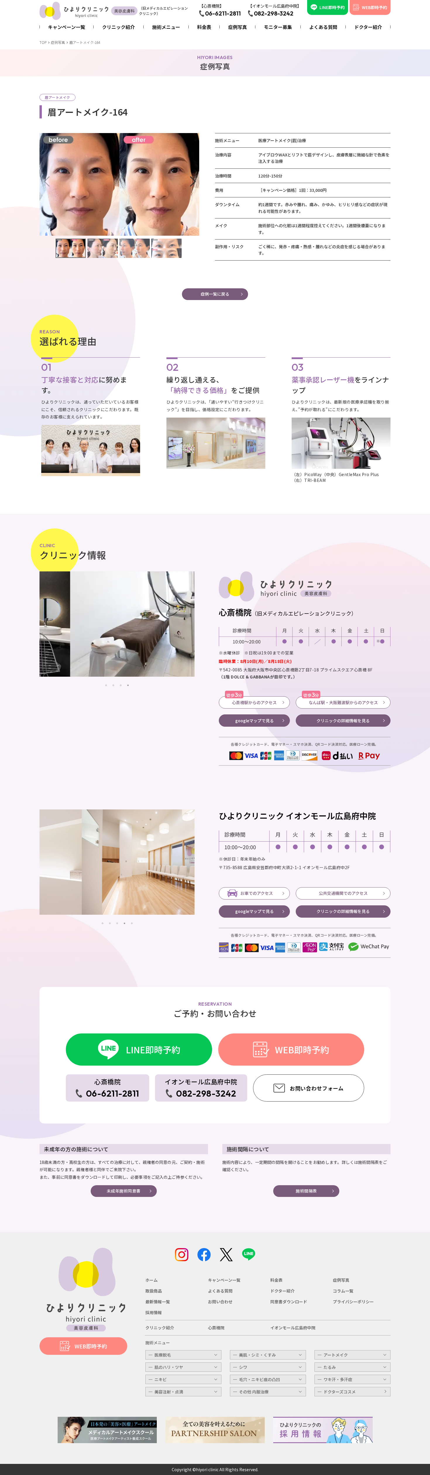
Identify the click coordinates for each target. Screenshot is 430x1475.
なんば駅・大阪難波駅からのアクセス (340, 700)
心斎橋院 (216, 1328)
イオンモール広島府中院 (292, 1328)
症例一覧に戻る (215, 294)
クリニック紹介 (159, 1328)
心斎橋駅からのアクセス (251, 700)
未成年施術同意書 (124, 1191)
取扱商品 (153, 1291)
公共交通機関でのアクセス (343, 893)
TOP (43, 42)
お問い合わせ (220, 1302)
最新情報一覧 (157, 1302)
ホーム (151, 1280)
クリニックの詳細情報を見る (343, 720)
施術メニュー (157, 1342)
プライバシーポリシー (353, 1302)
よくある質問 (220, 1291)
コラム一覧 (343, 1291)
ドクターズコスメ (340, 1392)
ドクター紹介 (282, 1291)
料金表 (276, 1280)
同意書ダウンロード (288, 1302)
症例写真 (58, 42)
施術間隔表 (306, 1191)
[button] (192, 184)
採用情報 (153, 1312)
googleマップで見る (254, 720)
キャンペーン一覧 (224, 1280)
